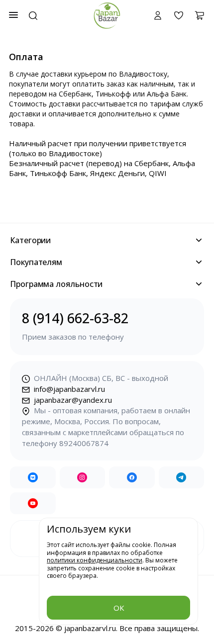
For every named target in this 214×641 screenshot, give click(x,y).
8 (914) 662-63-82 (75, 325)
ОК (118, 608)
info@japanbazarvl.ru (68, 389)
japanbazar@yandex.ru (72, 400)
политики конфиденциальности (94, 560)
